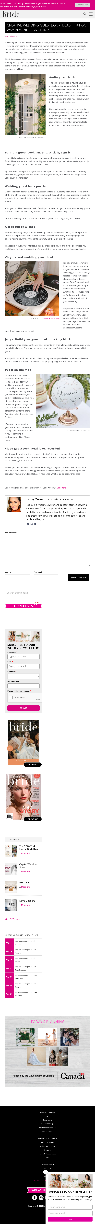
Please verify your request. (19, 691)
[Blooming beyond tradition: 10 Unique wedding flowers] (70, 1037)
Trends (47, 1158)
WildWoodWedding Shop (50, 318)
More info (25, 853)
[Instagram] (31, 524)
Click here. (61, 487)
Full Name (12, 652)
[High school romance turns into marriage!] (59, 1056)
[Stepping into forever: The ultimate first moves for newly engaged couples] (47, 1037)
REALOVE (24, 882)
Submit (70, 1219)
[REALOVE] (11, 887)
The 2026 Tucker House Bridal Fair (28, 847)
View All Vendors (12, 919)
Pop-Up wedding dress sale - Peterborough (26, 968)
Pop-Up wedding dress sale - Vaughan (26, 951)
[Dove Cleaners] (11, 905)
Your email (38, 572)
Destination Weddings (47, 1127)
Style (48, 1116)
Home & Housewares (47, 1154)
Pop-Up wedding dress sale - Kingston (26, 994)
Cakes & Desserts (47, 1146)
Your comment (11, 532)
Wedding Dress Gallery (47, 1138)
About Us (47, 1168)
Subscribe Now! (82, 4)
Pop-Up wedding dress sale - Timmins (26, 985)
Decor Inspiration (48, 1142)
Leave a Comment (11, 36)
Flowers (47, 1150)
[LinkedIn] (35, 524)
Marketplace (47, 1131)
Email (10, 662)
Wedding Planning (47, 1112)
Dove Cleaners (27, 900)
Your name (9, 572)
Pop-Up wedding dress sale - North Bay (26, 977)
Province (11, 671)
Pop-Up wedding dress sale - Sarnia (26, 959)
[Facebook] (27, 524)
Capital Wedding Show (28, 866)
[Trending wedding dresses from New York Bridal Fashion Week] (36, 1056)
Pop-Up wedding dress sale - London (26, 942)
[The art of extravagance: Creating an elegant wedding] (25, 1037)
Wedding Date (13, 681)
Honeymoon (47, 1120)
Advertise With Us (47, 1164)
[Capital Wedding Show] (11, 869)
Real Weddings (47, 1124)
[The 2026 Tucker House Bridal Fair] (11, 851)
